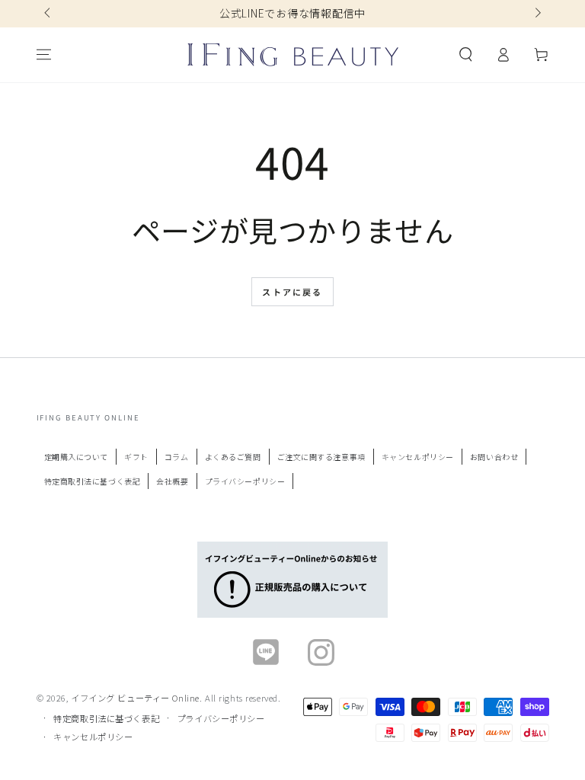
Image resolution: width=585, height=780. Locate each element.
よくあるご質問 (233, 456)
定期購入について (76, 456)
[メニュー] (43, 55)
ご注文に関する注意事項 (321, 456)
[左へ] (49, 13)
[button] (465, 55)
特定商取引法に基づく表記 (92, 481)
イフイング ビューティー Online (135, 698)
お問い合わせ (494, 456)
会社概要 (172, 481)
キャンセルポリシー (418, 456)
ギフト (136, 456)
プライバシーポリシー (245, 481)
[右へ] (536, 13)
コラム (177, 456)
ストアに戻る (292, 292)
